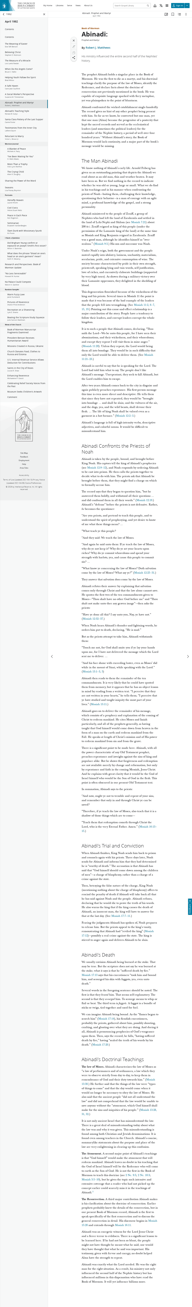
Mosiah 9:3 (101, 244)
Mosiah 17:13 (90, 975)
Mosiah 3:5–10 (90, 1179)
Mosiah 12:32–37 (93, 619)
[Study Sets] (166, 14)
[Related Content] (179, 14)
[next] (188, 657)
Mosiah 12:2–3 (125, 416)
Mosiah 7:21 (138, 222)
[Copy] (73, 52)
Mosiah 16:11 (123, 1225)
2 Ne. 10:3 (144, 1175)
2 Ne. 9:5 (131, 1175)
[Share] (73, 57)
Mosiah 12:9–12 (96, 468)
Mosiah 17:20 (100, 1045)
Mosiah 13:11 (99, 704)
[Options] (186, 14)
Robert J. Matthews (98, 48)
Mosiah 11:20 (91, 346)
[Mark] (73, 46)
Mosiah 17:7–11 (120, 916)
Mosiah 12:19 (144, 500)
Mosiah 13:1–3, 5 (93, 671)
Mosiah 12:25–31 (144, 573)
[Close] (73, 40)
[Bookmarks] (173, 14)
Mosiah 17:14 (106, 1019)
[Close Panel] (44, 14)
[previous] (52, 657)
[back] (3, 14)
